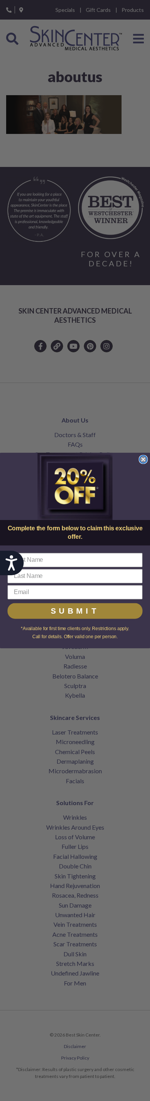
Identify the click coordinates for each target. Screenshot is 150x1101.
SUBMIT (75, 611)
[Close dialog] (143, 459)
